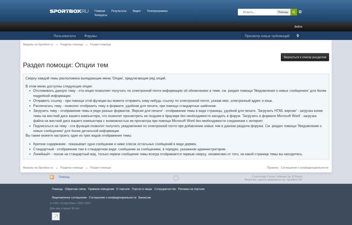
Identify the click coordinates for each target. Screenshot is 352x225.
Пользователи (65, 36)
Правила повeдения (101, 188)
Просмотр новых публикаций (267, 36)
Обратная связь (75, 188)
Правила (272, 167)
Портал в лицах (142, 188)
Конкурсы (101, 14)
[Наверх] (176, 178)
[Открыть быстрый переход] (297, 36)
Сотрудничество (165, 188)
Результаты (119, 10)
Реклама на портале (191, 188)
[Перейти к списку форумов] (69, 10)
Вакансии (144, 197)
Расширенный (300, 12)
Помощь (64, 176)
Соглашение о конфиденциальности (304, 167)
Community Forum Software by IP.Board (277, 176)
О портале (123, 188)
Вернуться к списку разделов (305, 57)
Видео (137, 10)
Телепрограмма (157, 10)
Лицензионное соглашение (69, 197)
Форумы (90, 36)
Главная (100, 10)
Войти (298, 26)
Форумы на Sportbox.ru (38, 167)
